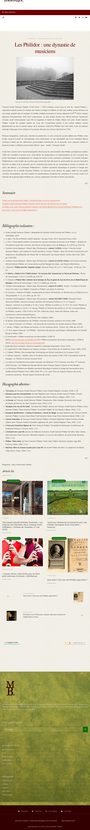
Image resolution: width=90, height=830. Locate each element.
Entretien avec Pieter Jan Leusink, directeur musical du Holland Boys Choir (44, 615)
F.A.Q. (4, 753)
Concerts (10, 481)
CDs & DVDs (56, 481)
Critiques (16, 481)
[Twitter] (79, 17)
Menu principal (10, 12)
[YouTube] (86, 17)
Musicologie (42, 38)
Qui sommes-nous (8, 749)
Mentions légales (8, 756)
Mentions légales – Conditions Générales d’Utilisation (36, 821)
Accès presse (7, 760)
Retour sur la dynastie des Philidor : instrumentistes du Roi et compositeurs (31, 200)
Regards (48, 38)
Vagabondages (7, 795)
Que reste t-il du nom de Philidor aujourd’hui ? (67, 580)
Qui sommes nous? (68, 821)
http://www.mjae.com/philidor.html (24, 340)
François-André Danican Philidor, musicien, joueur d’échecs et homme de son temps (34, 203)
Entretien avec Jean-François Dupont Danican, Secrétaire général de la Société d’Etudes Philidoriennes (42, 207)
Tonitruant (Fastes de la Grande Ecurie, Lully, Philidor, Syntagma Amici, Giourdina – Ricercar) (67, 524)
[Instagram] (82, 17)
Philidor (29, 464)
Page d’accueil (7, 780)
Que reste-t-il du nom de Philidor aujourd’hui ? (19, 210)
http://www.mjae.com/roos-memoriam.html (28, 343)
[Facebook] (75, 17)
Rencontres (6, 791)
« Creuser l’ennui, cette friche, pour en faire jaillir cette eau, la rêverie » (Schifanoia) (21, 575)
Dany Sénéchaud (18, 464)
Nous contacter (7, 763)
